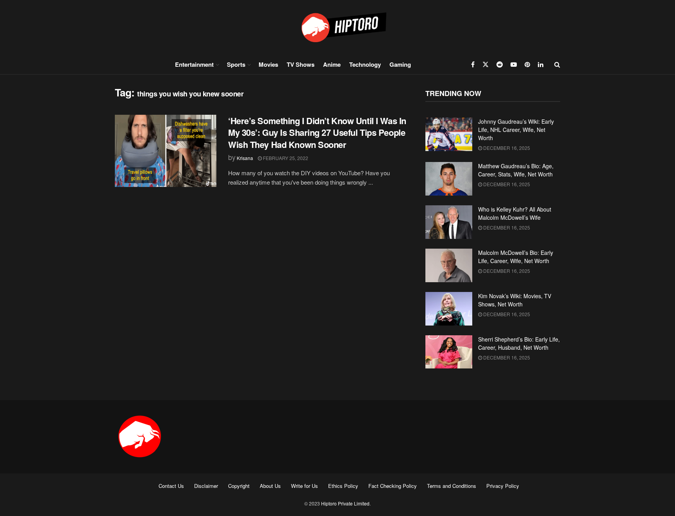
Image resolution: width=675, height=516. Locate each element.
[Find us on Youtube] (514, 64)
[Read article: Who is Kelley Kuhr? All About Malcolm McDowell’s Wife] (448, 222)
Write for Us (304, 485)
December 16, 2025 (506, 147)
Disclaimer (206, 485)
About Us (270, 485)
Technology (365, 64)
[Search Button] (557, 64)
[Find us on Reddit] (499, 64)
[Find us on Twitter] (485, 64)
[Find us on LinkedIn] (540, 64)
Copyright (239, 485)
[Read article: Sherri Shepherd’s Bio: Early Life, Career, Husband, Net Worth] (448, 352)
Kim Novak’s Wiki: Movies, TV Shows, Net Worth (514, 300)
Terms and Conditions (451, 485)
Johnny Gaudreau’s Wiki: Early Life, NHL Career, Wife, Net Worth (516, 129)
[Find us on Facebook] (473, 64)
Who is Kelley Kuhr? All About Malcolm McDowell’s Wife (514, 213)
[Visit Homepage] (337, 27)
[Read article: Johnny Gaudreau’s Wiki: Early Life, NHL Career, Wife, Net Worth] (448, 134)
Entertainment (194, 64)
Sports (236, 64)
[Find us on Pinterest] (527, 64)
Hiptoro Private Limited (345, 503)
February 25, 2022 (285, 158)
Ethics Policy (343, 485)
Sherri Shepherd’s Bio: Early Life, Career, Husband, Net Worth (519, 343)
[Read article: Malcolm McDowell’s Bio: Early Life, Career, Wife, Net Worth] (448, 265)
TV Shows (300, 64)
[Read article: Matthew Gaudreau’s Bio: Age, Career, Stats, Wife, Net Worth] (448, 179)
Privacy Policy (502, 485)
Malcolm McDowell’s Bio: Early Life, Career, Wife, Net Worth (515, 257)
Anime (332, 64)
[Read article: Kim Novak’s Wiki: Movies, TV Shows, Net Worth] (448, 309)
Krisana (245, 158)
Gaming (400, 64)
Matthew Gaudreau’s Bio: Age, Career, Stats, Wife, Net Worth (516, 170)
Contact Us (171, 485)
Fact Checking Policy (392, 485)
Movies (268, 64)
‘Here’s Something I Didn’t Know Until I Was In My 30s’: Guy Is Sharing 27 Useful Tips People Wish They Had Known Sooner (317, 132)
